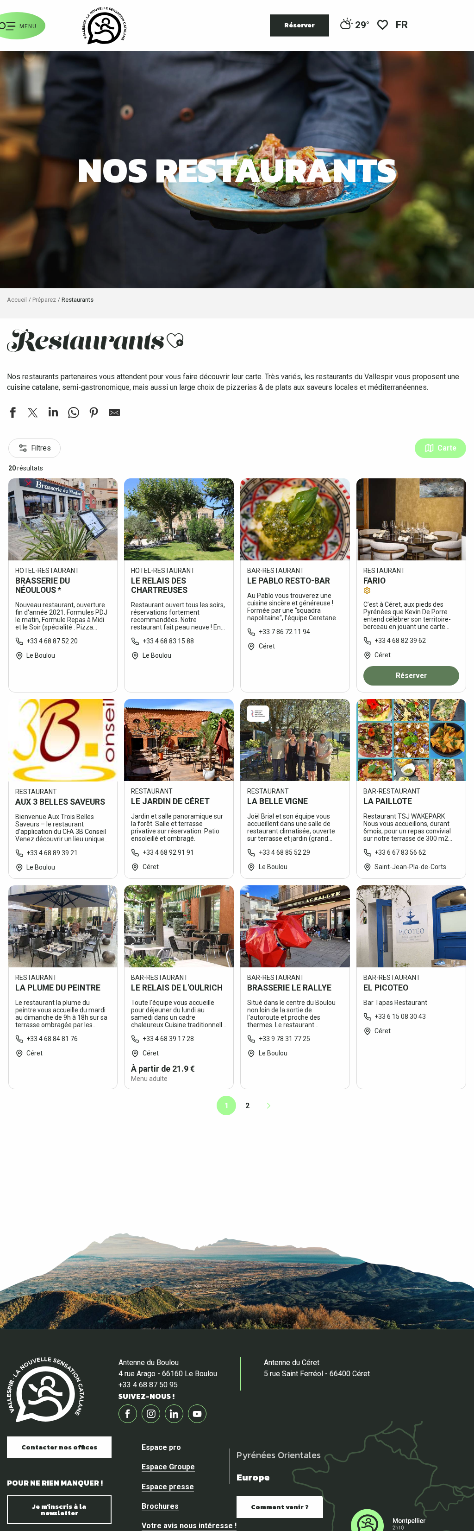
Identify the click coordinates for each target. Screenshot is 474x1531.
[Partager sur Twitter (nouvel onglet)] (32, 414)
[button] (402, 26)
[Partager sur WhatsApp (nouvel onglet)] (73, 414)
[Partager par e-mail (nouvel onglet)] (114, 414)
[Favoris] (382, 25)
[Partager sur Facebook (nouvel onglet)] (12, 414)
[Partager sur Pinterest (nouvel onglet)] (94, 414)
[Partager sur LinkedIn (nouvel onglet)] (53, 414)
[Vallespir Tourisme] (104, 25)
